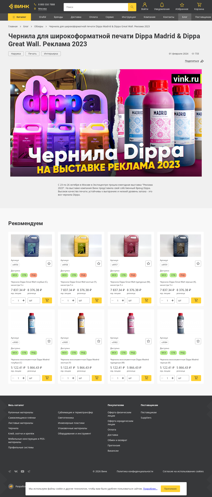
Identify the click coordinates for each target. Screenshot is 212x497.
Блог (184, 16)
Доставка (76, 16)
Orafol (42, 16)
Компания (149, 16)
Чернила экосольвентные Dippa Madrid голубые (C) (30, 361)
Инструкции (129, 16)
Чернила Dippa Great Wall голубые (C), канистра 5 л (29, 283)
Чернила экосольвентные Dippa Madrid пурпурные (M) (129, 361)
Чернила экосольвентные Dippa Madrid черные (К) (179, 361)
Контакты (168, 16)
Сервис (110, 16)
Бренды (58, 16)
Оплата (93, 16)
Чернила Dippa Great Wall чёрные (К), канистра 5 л (178, 283)
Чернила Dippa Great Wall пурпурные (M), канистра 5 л (130, 283)
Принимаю (170, 488)
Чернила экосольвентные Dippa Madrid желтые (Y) (80, 361)
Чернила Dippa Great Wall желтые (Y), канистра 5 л (79, 283)
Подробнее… (150, 488)
